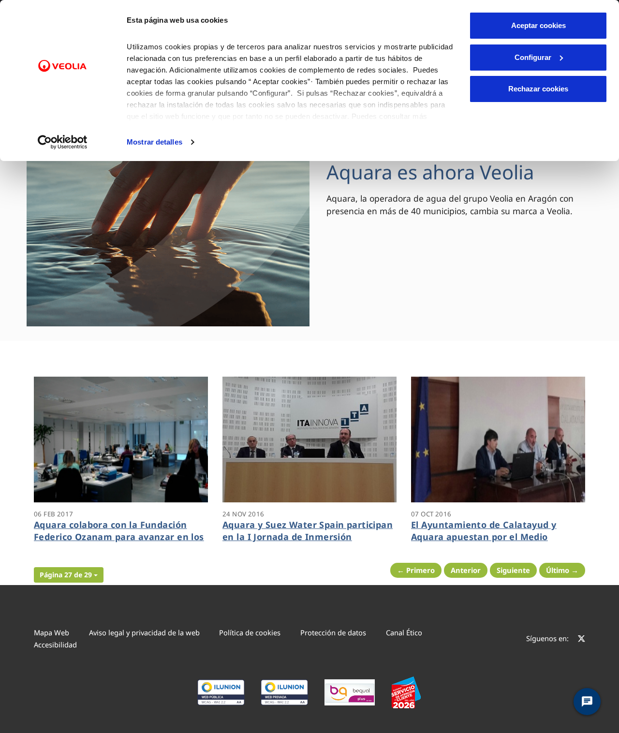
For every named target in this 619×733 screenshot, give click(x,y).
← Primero (416, 570)
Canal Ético (404, 632)
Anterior (466, 570)
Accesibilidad (55, 644)
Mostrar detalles (154, 142)
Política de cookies (249, 632)
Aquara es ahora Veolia (430, 172)
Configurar (533, 57)
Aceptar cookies (538, 25)
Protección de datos (333, 632)
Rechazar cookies (538, 89)
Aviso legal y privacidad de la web (144, 632)
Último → (562, 570)
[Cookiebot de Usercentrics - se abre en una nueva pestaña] (62, 142)
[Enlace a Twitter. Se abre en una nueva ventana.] (581, 639)
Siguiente (513, 570)
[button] (68, 575)
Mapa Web (51, 632)
